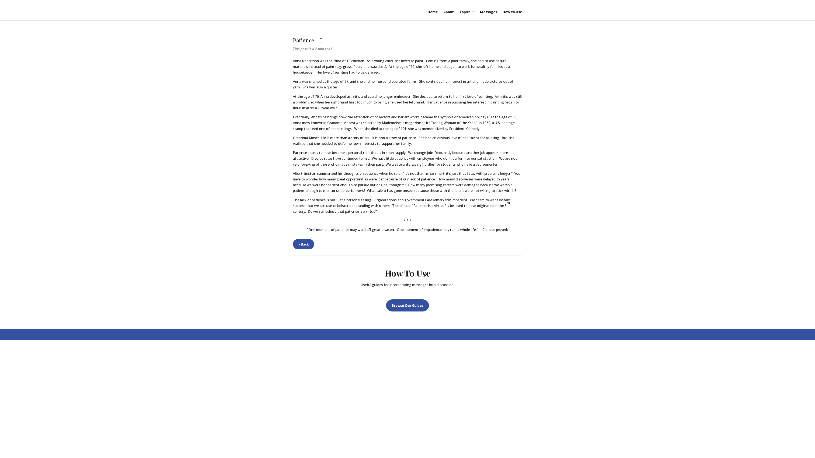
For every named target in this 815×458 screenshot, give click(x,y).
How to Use (512, 12)
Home (433, 12)
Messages (488, 12)
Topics (464, 12)
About (448, 12)
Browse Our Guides (407, 305)
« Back (303, 244)
